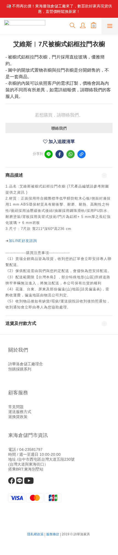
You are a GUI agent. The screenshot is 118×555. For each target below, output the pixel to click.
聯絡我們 (59, 128)
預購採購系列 (19, 369)
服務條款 (52, 534)
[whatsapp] (70, 154)
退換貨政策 (17, 416)
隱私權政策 (35, 534)
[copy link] (81, 154)
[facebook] (59, 154)
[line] (48, 154)
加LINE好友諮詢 (23, 241)
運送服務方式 (19, 412)
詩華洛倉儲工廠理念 (25, 364)
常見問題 (16, 407)
